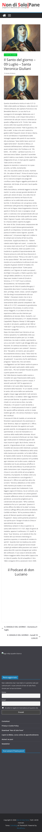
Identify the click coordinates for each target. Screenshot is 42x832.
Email (4, 700)
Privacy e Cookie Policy (10, 726)
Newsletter (6, 744)
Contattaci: (6, 721)
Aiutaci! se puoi (7, 739)
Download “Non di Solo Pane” (13, 730)
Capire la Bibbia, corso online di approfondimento (20, 735)
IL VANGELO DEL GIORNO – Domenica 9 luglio (20, 628)
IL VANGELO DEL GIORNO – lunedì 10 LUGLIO (22, 636)
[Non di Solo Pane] (4, 15)
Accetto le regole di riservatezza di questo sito (21, 708)
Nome (4, 692)
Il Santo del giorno (10, 55)
